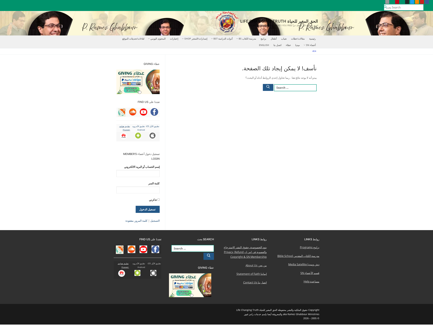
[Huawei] (382, 2)
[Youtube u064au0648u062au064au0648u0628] (422, 2)
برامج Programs (309, 247)
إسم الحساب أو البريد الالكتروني (142, 167)
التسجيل (155, 221)
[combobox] (404, 7)
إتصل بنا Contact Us (255, 282)
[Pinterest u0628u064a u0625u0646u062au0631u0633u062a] (397, 2)
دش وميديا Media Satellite (303, 264)
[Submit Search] (385, 7)
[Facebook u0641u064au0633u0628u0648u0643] (427, 2)
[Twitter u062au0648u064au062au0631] (412, 2)
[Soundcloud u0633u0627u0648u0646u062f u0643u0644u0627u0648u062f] (417, 2)
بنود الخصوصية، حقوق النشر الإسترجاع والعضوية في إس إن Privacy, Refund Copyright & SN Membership (245, 252)
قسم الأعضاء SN (309, 273)
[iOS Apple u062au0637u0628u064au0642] (387, 2)
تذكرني (153, 200)
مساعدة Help (311, 281)
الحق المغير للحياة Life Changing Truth (279, 21)
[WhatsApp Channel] (402, 2)
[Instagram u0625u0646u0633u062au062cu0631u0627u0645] (407, 2)
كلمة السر (154, 183)
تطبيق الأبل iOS (152, 126)
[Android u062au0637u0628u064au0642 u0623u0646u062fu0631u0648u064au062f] (392, 2)
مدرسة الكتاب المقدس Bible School (298, 256)
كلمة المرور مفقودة (136, 221)
